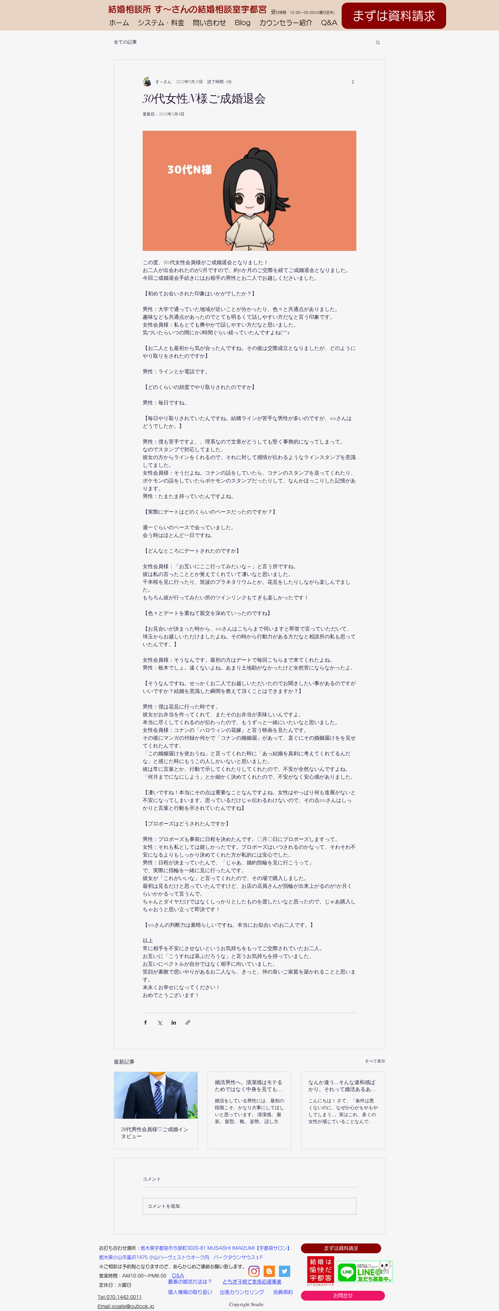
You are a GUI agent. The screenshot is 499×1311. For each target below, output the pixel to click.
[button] (378, 42)
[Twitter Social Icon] (284, 1271)
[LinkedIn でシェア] (173, 1022)
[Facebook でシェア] (145, 1022)
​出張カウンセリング (242, 1292)
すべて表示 (375, 1061)
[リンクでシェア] (188, 1022)
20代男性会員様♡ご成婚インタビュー (155, 1133)
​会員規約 (283, 1292)
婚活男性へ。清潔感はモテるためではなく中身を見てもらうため (248, 1086)
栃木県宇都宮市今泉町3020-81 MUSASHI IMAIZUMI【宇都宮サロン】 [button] (216, 1248)
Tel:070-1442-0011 (120, 1297)
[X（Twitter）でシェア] (159, 1022)
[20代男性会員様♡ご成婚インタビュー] (156, 1095)
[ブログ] (269, 1271)
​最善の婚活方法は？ (190, 1281)
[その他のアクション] (352, 81)
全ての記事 (125, 42)
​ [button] (101, 1248)
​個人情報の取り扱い (190, 1292)
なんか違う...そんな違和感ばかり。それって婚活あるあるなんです (342, 1086)
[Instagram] (254, 1271)
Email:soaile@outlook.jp (126, 1306)
